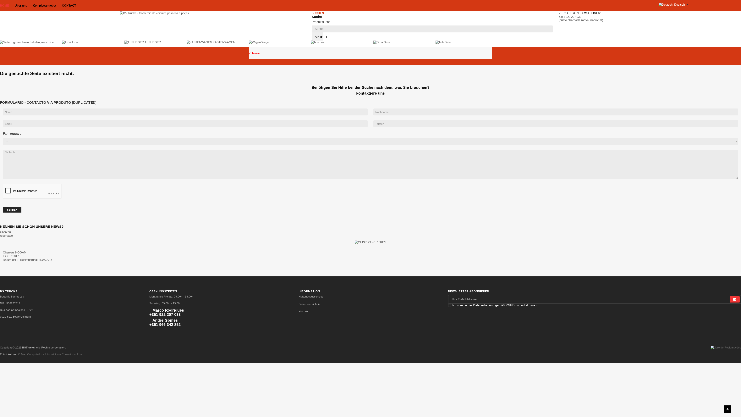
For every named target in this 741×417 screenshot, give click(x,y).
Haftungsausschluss (311, 296)
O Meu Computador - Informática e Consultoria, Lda (50, 354)
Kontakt (303, 311)
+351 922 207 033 (570, 16)
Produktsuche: (321, 22)
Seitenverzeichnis (309, 304)
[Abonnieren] (735, 299)
